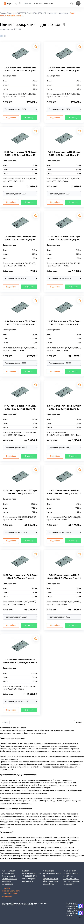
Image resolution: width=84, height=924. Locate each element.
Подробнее (11, 118)
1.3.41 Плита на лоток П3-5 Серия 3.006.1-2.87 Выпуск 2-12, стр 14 (64, 153)
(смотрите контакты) (70, 850)
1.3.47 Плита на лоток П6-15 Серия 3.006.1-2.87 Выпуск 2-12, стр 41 (20, 407)
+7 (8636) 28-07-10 (29, 876)
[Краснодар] (80, 906)
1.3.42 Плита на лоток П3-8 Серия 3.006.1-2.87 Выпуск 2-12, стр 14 (20, 238)
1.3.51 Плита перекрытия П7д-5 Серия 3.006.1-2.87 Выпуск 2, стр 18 (64, 492)
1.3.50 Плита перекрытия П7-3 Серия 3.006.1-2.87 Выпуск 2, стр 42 (20, 492)
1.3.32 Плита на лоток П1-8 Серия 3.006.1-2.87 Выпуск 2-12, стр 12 (64, 69)
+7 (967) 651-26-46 (50, 879)
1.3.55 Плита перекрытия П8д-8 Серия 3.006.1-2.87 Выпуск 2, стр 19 (64, 576)
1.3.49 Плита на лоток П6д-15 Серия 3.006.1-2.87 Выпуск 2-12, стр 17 (64, 407)
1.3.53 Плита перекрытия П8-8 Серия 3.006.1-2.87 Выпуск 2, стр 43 (20, 576)
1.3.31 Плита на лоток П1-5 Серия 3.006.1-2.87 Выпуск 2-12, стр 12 (20, 69)
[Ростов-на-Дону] (80, 913)
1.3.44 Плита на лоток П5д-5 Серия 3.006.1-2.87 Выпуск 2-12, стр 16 (20, 322)
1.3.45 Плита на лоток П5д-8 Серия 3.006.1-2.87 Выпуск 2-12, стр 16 (64, 322)
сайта (76, 905)
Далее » (79, 722)
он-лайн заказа (53, 848)
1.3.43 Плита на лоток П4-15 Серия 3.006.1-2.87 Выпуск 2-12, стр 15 (64, 238)
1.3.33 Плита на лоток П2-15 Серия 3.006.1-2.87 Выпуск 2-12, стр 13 (20, 153)
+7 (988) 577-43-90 (9, 879)
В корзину (29, 118)
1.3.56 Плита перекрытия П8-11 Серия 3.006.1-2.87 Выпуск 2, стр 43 (20, 661)
